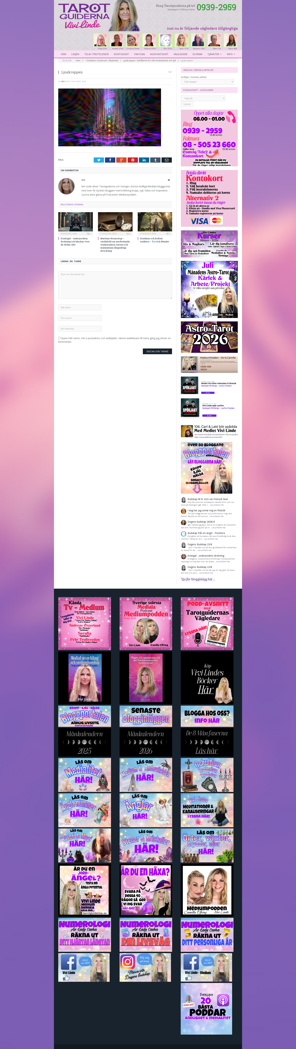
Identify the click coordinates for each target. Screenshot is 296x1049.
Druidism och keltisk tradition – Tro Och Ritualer (154, 240)
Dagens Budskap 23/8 (200, 544)
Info (230, 54)
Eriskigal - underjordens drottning (206, 555)
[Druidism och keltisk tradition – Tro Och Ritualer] (155, 223)
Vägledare (180, 54)
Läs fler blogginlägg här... (198, 579)
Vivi (63, 81)
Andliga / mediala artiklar (194, 77)
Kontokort (121, 54)
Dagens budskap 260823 (201, 521)
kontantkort (159, 54)
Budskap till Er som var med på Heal (208, 499)
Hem (63, 54)
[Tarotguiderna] (99, 15)
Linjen (75, 54)
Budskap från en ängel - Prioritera (206, 533)
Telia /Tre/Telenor (96, 54)
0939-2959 (216, 7)
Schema (197, 54)
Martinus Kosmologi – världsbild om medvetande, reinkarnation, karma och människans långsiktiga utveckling (115, 244)
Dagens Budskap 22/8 (200, 567)
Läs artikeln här (217, 505)
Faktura (139, 54)
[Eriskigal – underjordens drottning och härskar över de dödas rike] (75, 223)
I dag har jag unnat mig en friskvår (206, 510)
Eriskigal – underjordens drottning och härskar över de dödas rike (75, 241)
